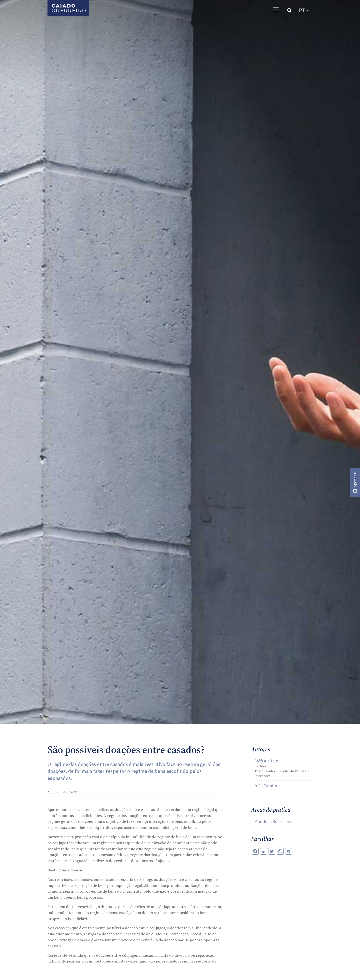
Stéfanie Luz (266, 760)
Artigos (53, 792)
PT (302, 10)
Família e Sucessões (273, 821)
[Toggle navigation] (276, 9)
